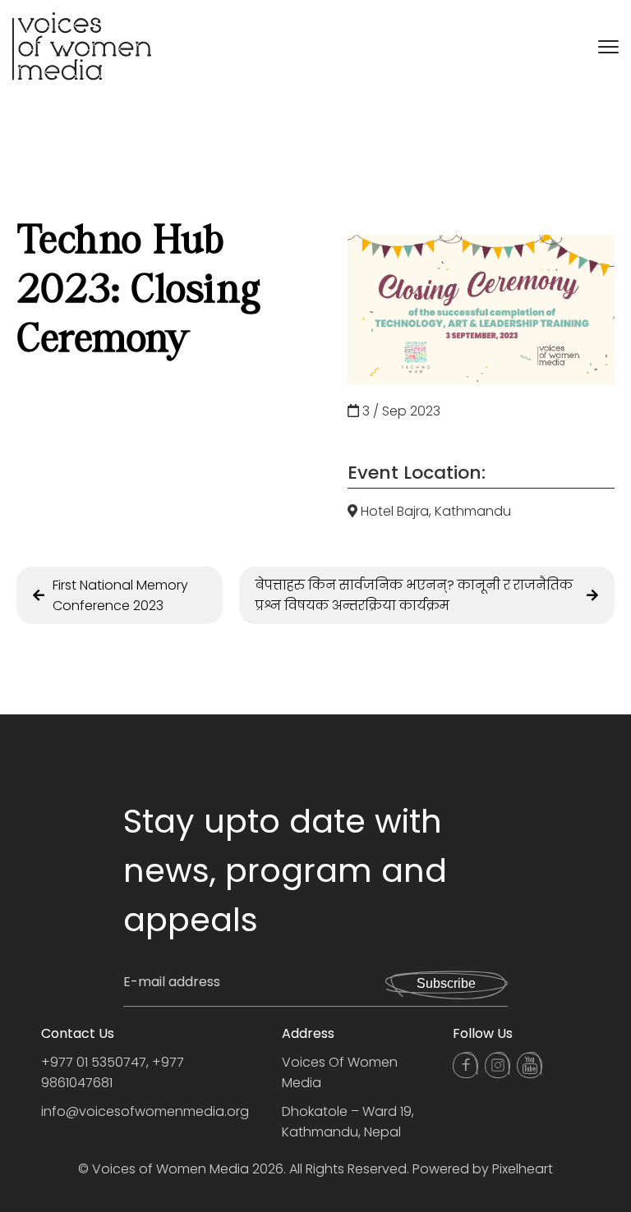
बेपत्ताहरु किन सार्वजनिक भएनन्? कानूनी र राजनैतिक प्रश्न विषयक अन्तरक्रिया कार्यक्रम (414, 595)
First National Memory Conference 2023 (120, 595)
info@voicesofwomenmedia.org (145, 1111)
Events (40, 209)
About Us (51, 176)
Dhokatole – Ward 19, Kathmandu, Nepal (348, 1121)
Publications (68, 242)
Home (35, 143)
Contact (51, 275)
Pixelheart (522, 1168)
